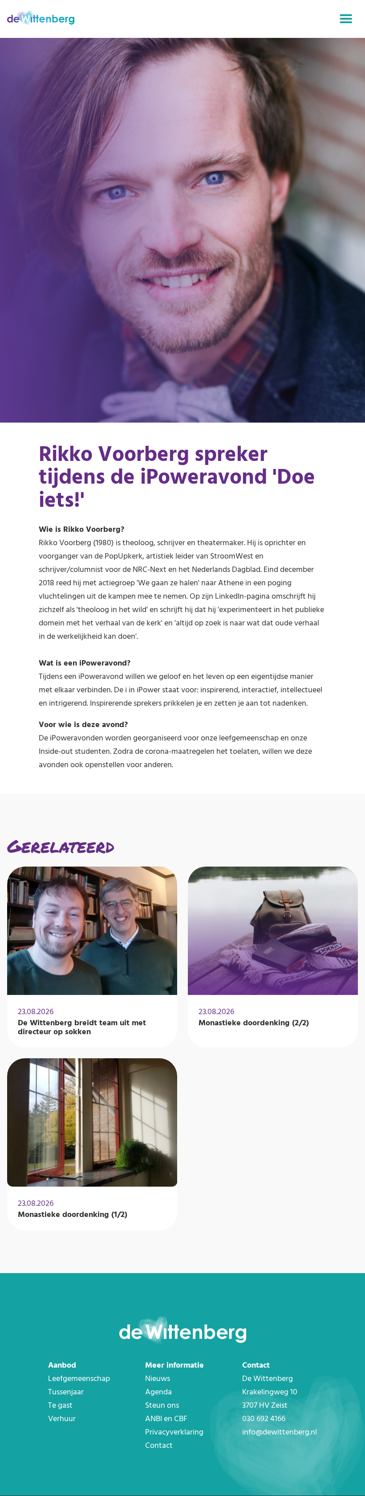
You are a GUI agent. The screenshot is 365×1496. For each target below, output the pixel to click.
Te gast (60, 1405)
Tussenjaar (66, 1392)
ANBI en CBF (166, 1419)
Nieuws (157, 1379)
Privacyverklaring (174, 1432)
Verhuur (62, 1419)
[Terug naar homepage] (40, 19)
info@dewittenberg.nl (279, 1432)
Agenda (158, 1392)
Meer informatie (174, 1365)
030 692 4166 (263, 1419)
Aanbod (62, 1365)
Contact (159, 1445)
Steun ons (162, 1405)
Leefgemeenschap (79, 1379)
